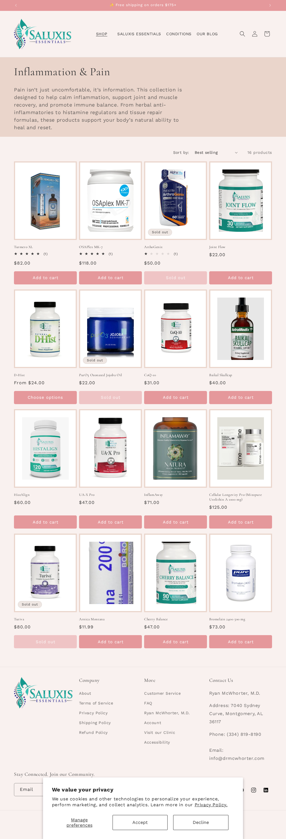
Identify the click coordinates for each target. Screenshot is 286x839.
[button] (104, 34)
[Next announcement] (270, 5)
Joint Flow (217, 247)
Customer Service (162, 693)
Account (152, 722)
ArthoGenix (153, 247)
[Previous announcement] (16, 5)
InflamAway (153, 494)
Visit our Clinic (159, 732)
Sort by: (181, 152)
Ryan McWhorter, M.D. (167, 713)
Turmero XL (23, 247)
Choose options (45, 397)
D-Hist (19, 375)
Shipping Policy (95, 722)
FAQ (148, 703)
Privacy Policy (93, 713)
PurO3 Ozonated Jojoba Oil (100, 375)
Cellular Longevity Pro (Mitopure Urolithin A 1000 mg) (235, 497)
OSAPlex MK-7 (91, 247)
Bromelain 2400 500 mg (227, 619)
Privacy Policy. (211, 804)
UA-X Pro (87, 494)
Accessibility (157, 742)
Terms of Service (96, 703)
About (85, 693)
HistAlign (22, 494)
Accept (140, 822)
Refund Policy (93, 732)
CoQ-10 (150, 375)
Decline (201, 822)
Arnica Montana (91, 619)
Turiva (19, 619)
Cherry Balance (156, 619)
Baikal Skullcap (220, 375)
